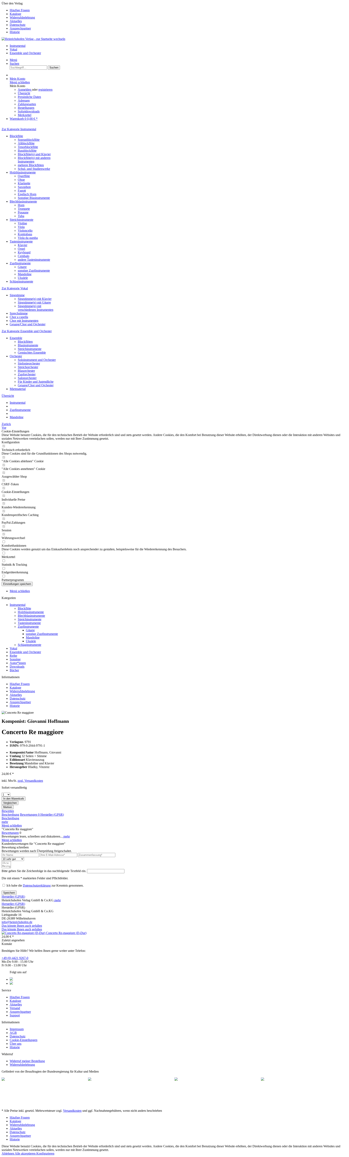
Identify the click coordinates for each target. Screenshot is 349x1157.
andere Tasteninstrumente (34, 259)
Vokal (13, 648)
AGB (13, 1032)
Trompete (24, 208)
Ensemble (16, 338)
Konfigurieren (45, 1153)
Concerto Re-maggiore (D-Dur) (66, 933)
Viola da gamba (28, 238)
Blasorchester (26, 370)
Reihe (13, 655)
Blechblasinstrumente (23, 201)
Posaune (23, 212)
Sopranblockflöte (29, 139)
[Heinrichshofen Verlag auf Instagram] (11, 983)
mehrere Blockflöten (31, 165)
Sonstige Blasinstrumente (34, 198)
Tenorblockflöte (28, 147)
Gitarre (22, 267)
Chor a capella (19, 317)
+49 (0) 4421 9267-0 (15, 958)
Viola (21, 227)
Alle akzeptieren (25, 1153)
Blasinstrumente (28, 345)
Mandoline (25, 274)
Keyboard (24, 252)
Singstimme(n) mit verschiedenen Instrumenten (35, 307)
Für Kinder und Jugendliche (36, 381)
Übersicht (24, 93)
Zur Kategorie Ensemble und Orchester (27, 331)
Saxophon (24, 187)
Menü (13, 60)
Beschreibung (10, 814)
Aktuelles (16, 21)
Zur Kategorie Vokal (15, 288)
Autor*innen (18, 663)
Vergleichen (10, 802)
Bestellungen (26, 107)
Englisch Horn (27, 194)
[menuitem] (178, 10)
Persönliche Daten (29, 97)
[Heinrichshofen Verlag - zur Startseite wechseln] (33, 39)
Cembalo (23, 256)
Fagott (22, 190)
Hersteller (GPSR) (52, 814)
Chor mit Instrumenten (24, 320)
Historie (15, 32)
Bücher (14, 670)
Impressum (17, 1029)
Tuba (21, 216)
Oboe (21, 179)
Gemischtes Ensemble (32, 352)
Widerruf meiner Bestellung (27, 1061)
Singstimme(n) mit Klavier (35, 299)
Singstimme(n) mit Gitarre (34, 302)
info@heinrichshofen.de (17, 922)
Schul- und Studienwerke (34, 168)
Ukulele (23, 278)
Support (15, 1015)
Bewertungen (30, 814)
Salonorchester (27, 378)
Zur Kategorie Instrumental (19, 129)
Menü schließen (20, 82)
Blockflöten (25, 341)
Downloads (17, 666)
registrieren (45, 89)
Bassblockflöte (27, 150)
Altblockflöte (26, 143)
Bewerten (8, 811)
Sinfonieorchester (29, 363)
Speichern (9, 892)
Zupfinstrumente (20, 263)
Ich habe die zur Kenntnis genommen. (45, 885)
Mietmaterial (18, 389)
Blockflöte (16, 136)
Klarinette (24, 183)
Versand (15, 1008)
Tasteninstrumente (21, 241)
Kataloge (15, 14)
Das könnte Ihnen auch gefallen (22, 925)
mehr (5, 822)
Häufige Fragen (20, 10)
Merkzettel (24, 115)
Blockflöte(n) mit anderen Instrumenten (34, 159)
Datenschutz (17, 24)
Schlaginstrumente (21, 281)
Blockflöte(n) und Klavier (34, 154)
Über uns (15, 1043)
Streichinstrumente (21, 219)
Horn (21, 205)
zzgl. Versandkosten (30, 780)
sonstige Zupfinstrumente (34, 270)
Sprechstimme (19, 313)
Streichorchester (28, 367)
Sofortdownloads (29, 111)
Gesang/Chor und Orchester (27, 324)
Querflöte (24, 176)
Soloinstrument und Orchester (37, 359)
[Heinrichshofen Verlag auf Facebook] (11, 979)
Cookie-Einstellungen (23, 1040)
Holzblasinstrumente (23, 172)
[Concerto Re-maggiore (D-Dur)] (24, 933)
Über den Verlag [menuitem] (18, 18)
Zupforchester (27, 374)
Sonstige (15, 659)
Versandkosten (72, 1110)
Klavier (22, 245)
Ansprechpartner (20, 28)
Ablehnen (8, 1153)
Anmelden (25, 89)
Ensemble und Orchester (25, 652)
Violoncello (25, 230)
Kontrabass (25, 234)
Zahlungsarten (27, 104)
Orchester (16, 356)
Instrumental (17, 604)
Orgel (21, 248)
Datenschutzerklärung (37, 885)
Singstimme (17, 295)
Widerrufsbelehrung (22, 17)
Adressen (24, 100)
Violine (22, 223)
